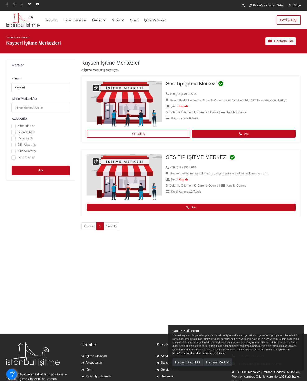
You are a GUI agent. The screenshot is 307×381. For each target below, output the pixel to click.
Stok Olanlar (26, 157)
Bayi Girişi (288, 20)
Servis (116, 20)
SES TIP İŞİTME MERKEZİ (197, 157)
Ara (40, 170)
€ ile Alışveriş (27, 144)
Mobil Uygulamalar (98, 376)
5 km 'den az (26, 126)
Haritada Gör (283, 41)
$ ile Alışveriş (27, 151)
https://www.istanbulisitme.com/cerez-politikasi (198, 353)
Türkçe (296, 5)
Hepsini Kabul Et (187, 362)
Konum (16, 78)
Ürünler (97, 20)
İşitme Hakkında (75, 20)
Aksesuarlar (94, 362)
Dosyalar (167, 376)
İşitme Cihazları (96, 356)
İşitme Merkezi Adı (24, 98)
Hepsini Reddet (217, 362)
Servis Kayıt (169, 369)
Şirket (134, 20)
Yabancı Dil (25, 138)
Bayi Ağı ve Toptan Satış (268, 5)
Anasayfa (52, 20)
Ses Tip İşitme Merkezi (191, 83)
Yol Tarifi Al (138, 133)
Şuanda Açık (26, 132)
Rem (89, 369)
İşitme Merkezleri (155, 20)
